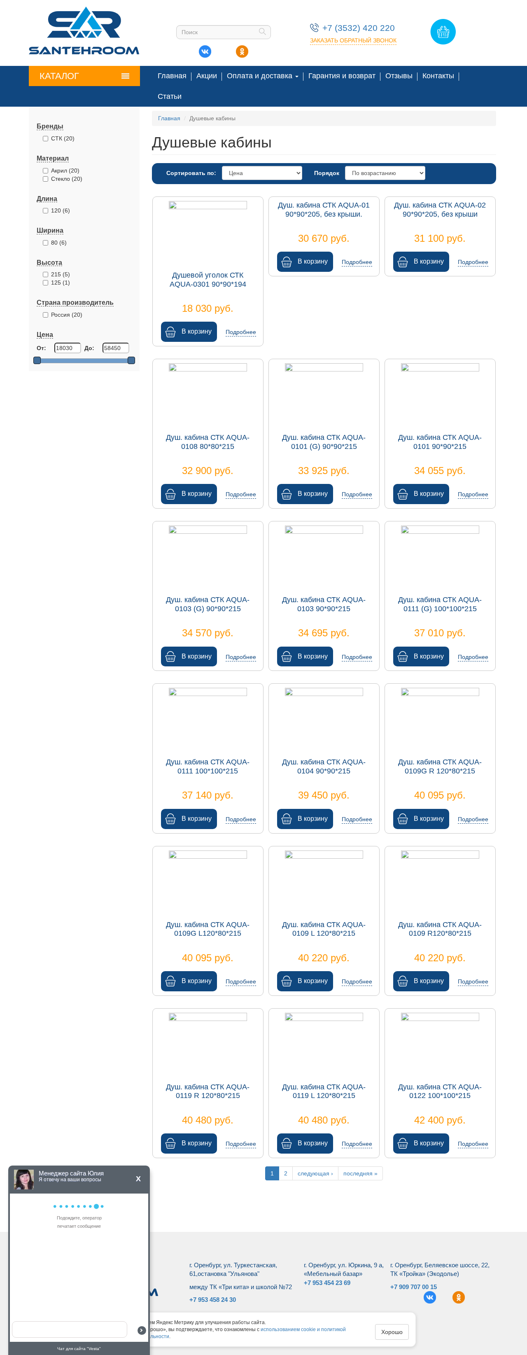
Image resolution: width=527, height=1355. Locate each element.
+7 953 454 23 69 (327, 1282)
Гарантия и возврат (341, 76)
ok (242, 49)
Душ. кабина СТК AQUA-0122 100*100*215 (440, 1091)
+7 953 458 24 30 (212, 1299)
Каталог (59, 76)
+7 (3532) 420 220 (358, 28)
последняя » (360, 1173)
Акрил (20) (65, 170)
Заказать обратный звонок (353, 40)
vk (205, 49)
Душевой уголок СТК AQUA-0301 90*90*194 (208, 279)
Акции (206, 76)
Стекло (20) (66, 178)
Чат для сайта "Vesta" (79, 1348)
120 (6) (60, 210)
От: (41, 348)
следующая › (315, 1173)
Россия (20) (66, 314)
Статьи (170, 96)
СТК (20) (63, 138)
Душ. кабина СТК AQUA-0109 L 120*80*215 (324, 929)
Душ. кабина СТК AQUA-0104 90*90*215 (324, 766)
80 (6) (59, 242)
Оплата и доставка (260, 76)
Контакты (438, 76)
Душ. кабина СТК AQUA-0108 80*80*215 (208, 442)
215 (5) (60, 274)
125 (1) (60, 282)
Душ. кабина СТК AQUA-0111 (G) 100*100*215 (440, 604)
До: (89, 348)
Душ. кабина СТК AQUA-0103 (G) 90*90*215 (208, 604)
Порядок (326, 173)
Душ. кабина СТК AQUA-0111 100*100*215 (208, 766)
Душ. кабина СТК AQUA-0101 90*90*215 (440, 442)
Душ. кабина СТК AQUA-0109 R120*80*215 (440, 929)
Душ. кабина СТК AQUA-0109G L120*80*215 (208, 929)
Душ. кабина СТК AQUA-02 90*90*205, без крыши (440, 209)
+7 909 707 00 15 (413, 1286)
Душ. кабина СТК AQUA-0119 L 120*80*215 (324, 1091)
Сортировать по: (191, 173)
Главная (172, 76)
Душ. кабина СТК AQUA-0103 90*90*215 (324, 604)
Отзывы (399, 76)
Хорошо (392, 1332)
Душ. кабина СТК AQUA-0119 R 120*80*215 (208, 1091)
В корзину (197, 331)
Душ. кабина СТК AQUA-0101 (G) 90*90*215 (324, 442)
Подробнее (241, 332)
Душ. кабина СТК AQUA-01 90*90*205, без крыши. (324, 209)
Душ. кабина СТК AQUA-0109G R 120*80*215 (440, 766)
